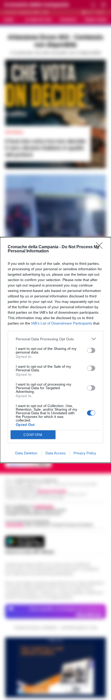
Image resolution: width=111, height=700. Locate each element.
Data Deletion (26, 453)
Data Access (55, 453)
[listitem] (55, 339)
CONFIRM (33, 435)
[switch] (91, 350)
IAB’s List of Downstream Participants (61, 323)
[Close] (101, 247)
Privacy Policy (85, 453)
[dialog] (55, 350)
